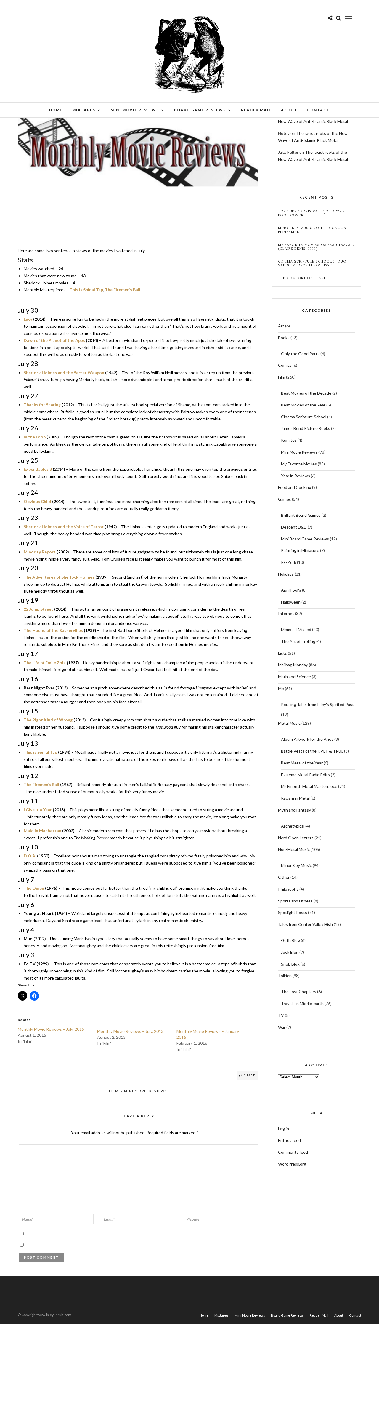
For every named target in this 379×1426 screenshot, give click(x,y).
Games (284, 499)
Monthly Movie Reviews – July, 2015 (51, 1029)
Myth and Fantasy (294, 809)
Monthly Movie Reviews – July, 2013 (130, 1031)
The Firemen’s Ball (122, 289)
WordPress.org (292, 1163)
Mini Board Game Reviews (305, 538)
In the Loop (35, 436)
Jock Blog (289, 952)
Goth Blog (290, 940)
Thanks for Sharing (42, 404)
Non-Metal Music (294, 849)
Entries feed (289, 1140)
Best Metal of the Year (302, 762)
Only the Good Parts (300, 353)
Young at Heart (39, 913)
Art (281, 325)
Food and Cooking (294, 487)
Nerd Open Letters (296, 837)
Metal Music (289, 723)
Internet (286, 613)
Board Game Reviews (200, 110)
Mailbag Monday (293, 664)
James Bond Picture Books (305, 428)
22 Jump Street (38, 609)
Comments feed (293, 1152)
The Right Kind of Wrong (48, 719)
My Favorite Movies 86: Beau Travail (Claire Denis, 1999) (316, 247)
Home (55, 110)
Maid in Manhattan (42, 830)
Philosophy (288, 889)
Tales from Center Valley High (305, 924)
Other (284, 877)
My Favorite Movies (299, 463)
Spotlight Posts (292, 912)
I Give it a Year (38, 809)
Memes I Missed (296, 629)
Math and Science (294, 676)
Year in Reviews (295, 475)
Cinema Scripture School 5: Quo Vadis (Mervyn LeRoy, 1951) (312, 263)
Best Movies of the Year (303, 404)
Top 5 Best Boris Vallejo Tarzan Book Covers (311, 213)
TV (281, 1015)
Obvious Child (37, 501)
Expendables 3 (38, 469)
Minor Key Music (296, 865)
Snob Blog (290, 963)
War (281, 1027)
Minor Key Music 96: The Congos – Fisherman (314, 230)
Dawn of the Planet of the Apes (54, 340)
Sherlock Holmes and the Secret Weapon (64, 372)
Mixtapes (83, 110)
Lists (282, 653)
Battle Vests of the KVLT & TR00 (312, 750)
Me (281, 688)
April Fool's (291, 590)
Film (114, 1091)
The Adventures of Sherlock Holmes (59, 577)
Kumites (289, 440)
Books (284, 337)
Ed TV (30, 963)
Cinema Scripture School (303, 416)
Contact (318, 110)
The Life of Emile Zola (45, 662)
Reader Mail (256, 110)
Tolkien (285, 975)
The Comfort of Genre (302, 278)
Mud (28, 938)
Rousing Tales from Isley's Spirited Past (317, 704)
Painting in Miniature (300, 550)
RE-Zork (288, 562)
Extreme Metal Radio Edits (305, 774)
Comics (285, 365)
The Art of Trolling (298, 641)
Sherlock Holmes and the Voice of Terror (64, 526)
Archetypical (292, 825)
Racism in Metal (295, 798)
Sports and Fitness (295, 900)
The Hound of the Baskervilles (53, 630)
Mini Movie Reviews (134, 110)
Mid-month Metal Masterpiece (309, 786)
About (289, 110)
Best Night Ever (39, 687)
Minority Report (40, 551)
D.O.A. (30, 855)
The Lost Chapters (298, 991)
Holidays (286, 574)
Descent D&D (294, 526)
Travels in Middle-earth (302, 1003)
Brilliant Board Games (301, 515)
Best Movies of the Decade (306, 393)
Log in (283, 1128)
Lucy (28, 318)
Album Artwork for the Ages (307, 739)
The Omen (34, 888)
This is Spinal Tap (86, 289)
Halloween (291, 601)
